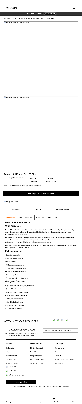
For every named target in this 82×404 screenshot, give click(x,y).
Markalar (58, 356)
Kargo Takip (59, 363)
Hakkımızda (10, 348)
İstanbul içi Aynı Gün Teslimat (65, 359)
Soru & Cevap (52, 217)
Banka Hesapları (11, 356)
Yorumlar (40, 217)
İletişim (8, 352)
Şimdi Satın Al (50, 13)
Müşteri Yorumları (12, 363)
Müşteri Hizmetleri (36, 348)
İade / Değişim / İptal (37, 359)
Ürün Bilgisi (10, 217)
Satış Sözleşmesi (36, 356)
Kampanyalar (59, 348)
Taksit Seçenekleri (25, 217)
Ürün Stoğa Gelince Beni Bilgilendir (41, 194)
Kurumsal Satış (11, 359)
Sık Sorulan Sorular (36, 363)
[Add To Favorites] (16, 208)
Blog (56, 352)
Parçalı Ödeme (35, 352)
